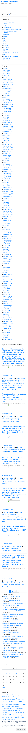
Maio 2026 (6, 73)
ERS (4, 43)
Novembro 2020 (8, 193)
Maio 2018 (6, 247)
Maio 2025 (6, 95)
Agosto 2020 (7, 198)
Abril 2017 (6, 271)
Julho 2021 (6, 178)
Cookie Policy (8, 726)
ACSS (5, 24)
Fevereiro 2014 (7, 339)
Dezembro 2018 (7, 234)
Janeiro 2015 (7, 319)
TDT (23, 717)
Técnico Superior (10, 719)
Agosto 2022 (7, 155)
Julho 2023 (6, 135)
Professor (18, 550)
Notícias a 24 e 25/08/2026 (11, 620)
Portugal (20, 715)
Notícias (12, 715)
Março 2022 (6, 164)
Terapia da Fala (6, 519)
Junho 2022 (6, 158)
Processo (4, 385)
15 (20, 676)
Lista (17, 708)
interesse (13, 708)
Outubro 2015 (7, 303)
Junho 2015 (6, 310)
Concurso (4, 550)
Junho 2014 (6, 332)
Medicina (10, 383)
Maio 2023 (6, 139)
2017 (3, 694)
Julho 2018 (6, 243)
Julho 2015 (6, 308)
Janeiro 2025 (7, 102)
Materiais (5, 712)
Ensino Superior (7, 42)
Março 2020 (6, 207)
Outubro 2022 (7, 151)
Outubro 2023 (7, 130)
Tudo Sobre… (7, 60)
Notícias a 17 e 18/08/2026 (11, 652)
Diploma (4, 704)
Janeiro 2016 (7, 298)
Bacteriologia (5, 548)
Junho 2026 (6, 72)
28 (17, 682)
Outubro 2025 (7, 86)
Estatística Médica (14, 516)
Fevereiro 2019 (7, 231)
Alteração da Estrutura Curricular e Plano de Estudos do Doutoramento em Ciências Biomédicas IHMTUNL (13, 460)
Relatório (12, 717)
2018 (5, 694)
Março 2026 (6, 77)
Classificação (5, 699)
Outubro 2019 (7, 216)
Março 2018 (6, 251)
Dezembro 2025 (8, 83)
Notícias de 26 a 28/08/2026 (11, 600)
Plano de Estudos (14, 421)
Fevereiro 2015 (7, 318)
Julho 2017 (6, 265)
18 (6, 679)
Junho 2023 (6, 137)
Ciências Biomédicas (13, 380)
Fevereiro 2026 (7, 79)
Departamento (11, 382)
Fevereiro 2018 (7, 252)
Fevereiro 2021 (7, 187)
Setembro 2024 (7, 110)
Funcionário (8, 706)
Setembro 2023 (7, 131)
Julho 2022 (6, 157)
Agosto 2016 (7, 285)
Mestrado (21, 383)
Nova (13, 550)
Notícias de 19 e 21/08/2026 (11, 632)
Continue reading (7, 375)
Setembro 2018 (7, 240)
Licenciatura (5, 421)
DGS (4, 38)
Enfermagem (9, 704)
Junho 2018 (6, 245)
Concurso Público (8, 702)
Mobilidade (16, 712)
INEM (19, 706)
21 (16, 679)
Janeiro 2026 (7, 81)
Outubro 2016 (7, 281)
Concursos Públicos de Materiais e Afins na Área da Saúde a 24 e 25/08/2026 (13, 625)
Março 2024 (6, 120)
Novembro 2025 (8, 84)
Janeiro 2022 (7, 167)
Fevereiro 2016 (7, 296)
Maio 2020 (6, 204)
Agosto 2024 (7, 111)
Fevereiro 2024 (7, 122)
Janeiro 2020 (7, 211)
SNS (21, 717)
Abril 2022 (6, 162)
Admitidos (12, 695)
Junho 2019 (6, 224)
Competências (12, 699)
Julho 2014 (6, 330)
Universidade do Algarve (9, 389)
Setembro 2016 (7, 283)
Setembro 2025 (7, 88)
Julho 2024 (6, 113)
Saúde (17, 717)
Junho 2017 (6, 267)
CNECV (5, 33)
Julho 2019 (6, 222)
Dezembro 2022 (8, 148)
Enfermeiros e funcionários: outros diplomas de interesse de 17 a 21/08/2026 (13, 638)
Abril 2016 (6, 292)
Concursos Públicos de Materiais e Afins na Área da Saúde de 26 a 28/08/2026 (13, 616)
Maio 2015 (6, 312)
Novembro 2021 (8, 171)
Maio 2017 (6, 269)
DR (4, 40)
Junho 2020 (6, 202)
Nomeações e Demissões (10, 52)
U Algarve (19, 387)
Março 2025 (6, 99)
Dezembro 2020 (8, 191)
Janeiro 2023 (7, 146)
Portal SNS (6, 58)
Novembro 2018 (8, 236)
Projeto (10, 385)
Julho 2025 (6, 92)
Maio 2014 (6, 334)
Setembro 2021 (7, 175)
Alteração (19, 416)
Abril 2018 (6, 249)
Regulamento (12, 387)
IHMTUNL (16, 481)
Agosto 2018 (7, 242)
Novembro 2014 (8, 323)
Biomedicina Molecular (8, 514)
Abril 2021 (6, 184)
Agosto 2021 (7, 177)
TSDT (3, 719)
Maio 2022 (6, 160)
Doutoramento (18, 480)
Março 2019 (6, 229)
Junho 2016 (6, 289)
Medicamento (11, 712)
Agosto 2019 (7, 220)
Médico (16, 383)
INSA (4, 51)
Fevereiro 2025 (7, 101)
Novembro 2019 (8, 214)
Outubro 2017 (7, 260)
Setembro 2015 (7, 305)
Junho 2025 (6, 93)
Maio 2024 (6, 117)
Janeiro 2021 (7, 189)
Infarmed (5, 49)
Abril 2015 (6, 314)
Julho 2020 (6, 200)
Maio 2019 (6, 225)
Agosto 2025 (7, 90)
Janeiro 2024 (7, 124)
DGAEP (5, 36)
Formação (6, 47)
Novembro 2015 (8, 301)
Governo (12, 706)
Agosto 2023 (7, 133)
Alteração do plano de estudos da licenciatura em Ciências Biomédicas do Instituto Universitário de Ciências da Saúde (14, 397)
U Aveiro (13, 519)
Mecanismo (11, 584)
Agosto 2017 (7, 263)
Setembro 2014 (7, 327)
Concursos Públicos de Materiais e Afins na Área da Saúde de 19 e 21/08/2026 (13, 648)
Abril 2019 (6, 227)
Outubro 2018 (7, 238)
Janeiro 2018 (7, 254)
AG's (4, 25)
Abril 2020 (6, 205)
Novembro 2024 (8, 106)
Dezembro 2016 (7, 278)
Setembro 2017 (7, 261)
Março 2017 (6, 272)
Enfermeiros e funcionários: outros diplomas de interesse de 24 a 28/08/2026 (13, 605)
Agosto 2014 (7, 328)
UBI (9, 451)
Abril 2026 (6, 75)
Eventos (5, 45)
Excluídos (23, 704)
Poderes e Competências (10, 56)
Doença (16, 583)
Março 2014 (6, 337)
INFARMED (5, 708)
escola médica (20, 382)
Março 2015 (6, 316)
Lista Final (16, 710)
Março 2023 (6, 142)
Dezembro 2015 (7, 299)
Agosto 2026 (7, 68)
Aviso (18, 378)
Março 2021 (6, 186)
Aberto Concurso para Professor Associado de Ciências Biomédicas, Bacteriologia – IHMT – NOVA (14, 529)
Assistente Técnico (12, 696)
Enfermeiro (16, 704)
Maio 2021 (6, 182)
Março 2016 (6, 294)
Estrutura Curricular (7, 481)
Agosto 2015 (7, 307)
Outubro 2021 (7, 173)
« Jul (3, 687)
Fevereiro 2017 (7, 274)
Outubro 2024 (7, 108)
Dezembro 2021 (7, 169)
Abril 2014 (6, 336)
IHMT (9, 550)
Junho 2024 (6, 115)
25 (6, 682)
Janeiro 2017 (7, 276)
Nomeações (6, 715)
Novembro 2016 (8, 280)
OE (4, 54)
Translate (14, 15)
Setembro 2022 (7, 153)
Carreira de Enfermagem (10, 31)
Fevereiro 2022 (7, 166)
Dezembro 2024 (8, 104)
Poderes (17, 715)
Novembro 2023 (8, 128)
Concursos (6, 34)
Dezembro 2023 (8, 126)
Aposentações (7, 27)
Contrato (16, 702)
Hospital (16, 706)
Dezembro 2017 (7, 256)
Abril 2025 (6, 97)
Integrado (4, 383)
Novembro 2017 (7, 258)
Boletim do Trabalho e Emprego (12, 29)
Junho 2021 (6, 180)
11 (6, 676)
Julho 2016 (6, 287)
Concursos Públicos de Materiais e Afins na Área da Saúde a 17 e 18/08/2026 (13, 656)
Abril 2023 (6, 140)
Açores (18, 696)
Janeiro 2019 (7, 233)
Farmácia (3, 706)
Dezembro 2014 (7, 321)
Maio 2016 (6, 290)
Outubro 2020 (7, 195)
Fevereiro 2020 (7, 209)
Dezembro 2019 (7, 213)
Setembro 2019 (7, 218)
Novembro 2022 (8, 149)
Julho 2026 (6, 70)
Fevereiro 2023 (7, 144)
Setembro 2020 (7, 196)
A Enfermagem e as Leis (9, 2)
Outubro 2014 (7, 325)
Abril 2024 (6, 119)
